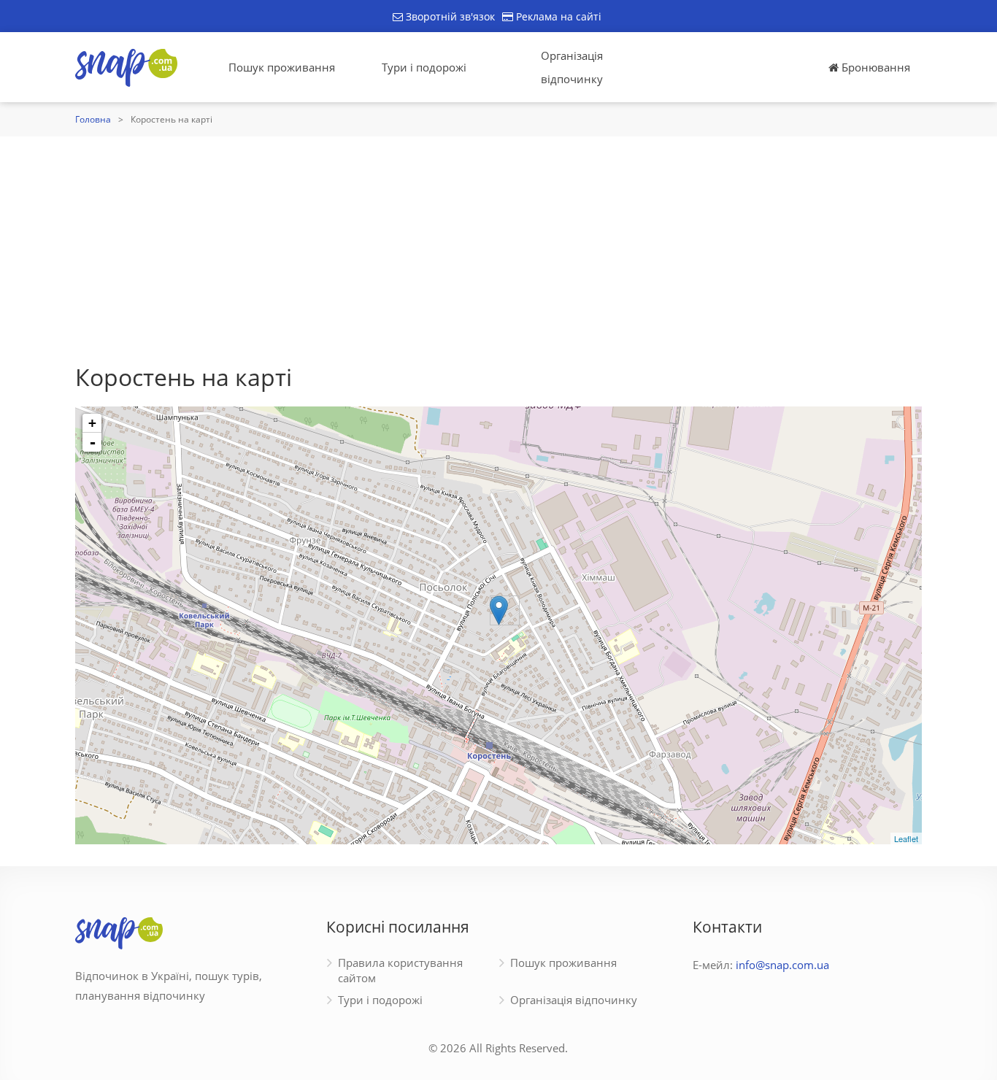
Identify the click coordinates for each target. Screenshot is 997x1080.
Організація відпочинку (572, 67)
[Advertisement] (498, 246)
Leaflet (906, 838)
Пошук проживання (281, 67)
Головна (93, 119)
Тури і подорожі (424, 67)
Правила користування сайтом (400, 970)
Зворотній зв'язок (449, 16)
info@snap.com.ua (782, 964)
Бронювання (874, 67)
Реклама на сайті (557, 16)
